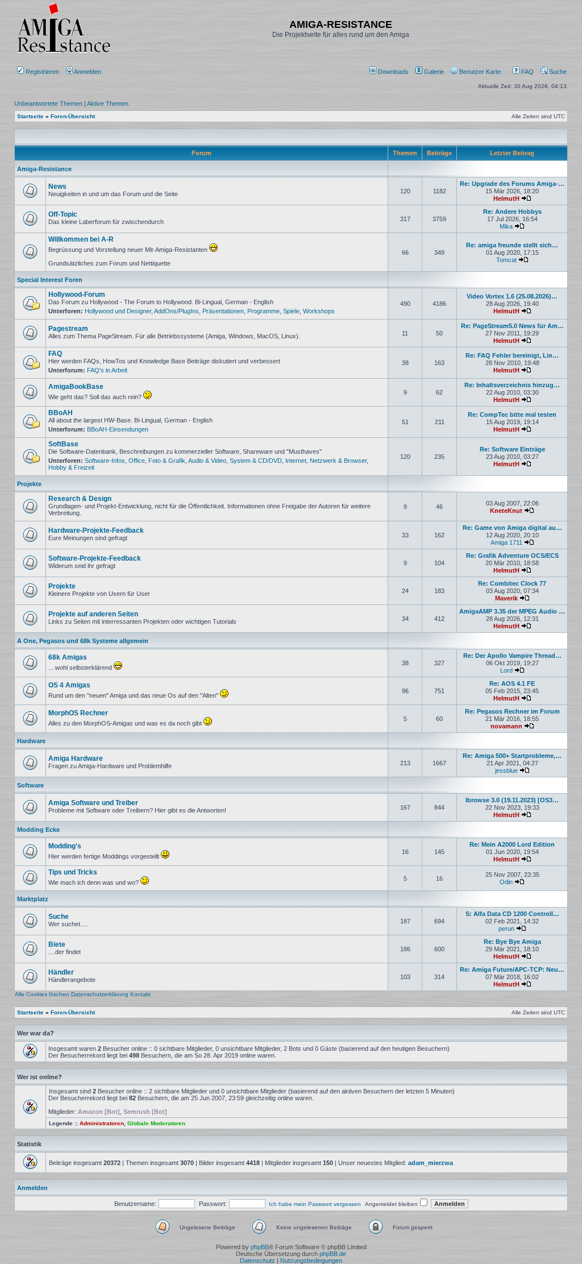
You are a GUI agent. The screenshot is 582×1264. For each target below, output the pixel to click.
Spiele (291, 311)
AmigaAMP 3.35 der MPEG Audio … (512, 611)
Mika (506, 226)
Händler (61, 972)
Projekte (29, 483)
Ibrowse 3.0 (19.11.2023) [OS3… (512, 800)
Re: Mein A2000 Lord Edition (512, 844)
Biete (56, 944)
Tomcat (506, 259)
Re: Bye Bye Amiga (512, 941)
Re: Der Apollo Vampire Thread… (512, 655)
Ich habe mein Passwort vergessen (315, 1204)
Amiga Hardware (75, 758)
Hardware (31, 740)
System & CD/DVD (256, 460)
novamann (506, 726)
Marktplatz (32, 899)
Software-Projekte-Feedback (94, 558)
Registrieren (41, 71)
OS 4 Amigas (69, 685)
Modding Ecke (38, 829)
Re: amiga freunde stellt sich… (512, 245)
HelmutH (506, 198)
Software (30, 785)
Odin (506, 881)
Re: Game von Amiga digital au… (512, 527)
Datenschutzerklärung (99, 994)
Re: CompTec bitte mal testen (512, 414)
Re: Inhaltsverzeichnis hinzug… (512, 385)
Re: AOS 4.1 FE (512, 683)
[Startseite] (63, 52)
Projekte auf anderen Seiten (93, 614)
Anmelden (88, 71)
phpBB (260, 1247)
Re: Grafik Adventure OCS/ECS (512, 555)
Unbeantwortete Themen (48, 103)
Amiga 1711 (506, 542)
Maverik (506, 598)
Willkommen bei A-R (81, 239)
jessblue (506, 770)
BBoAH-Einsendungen (117, 429)
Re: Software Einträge (512, 449)
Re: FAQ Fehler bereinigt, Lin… (512, 355)
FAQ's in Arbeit (107, 370)
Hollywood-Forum (76, 295)
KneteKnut (506, 510)
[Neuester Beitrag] (526, 198)
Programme (263, 311)
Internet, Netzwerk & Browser (326, 460)
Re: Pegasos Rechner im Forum (512, 711)
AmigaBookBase (75, 387)
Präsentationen (223, 311)
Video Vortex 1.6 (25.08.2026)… (512, 296)
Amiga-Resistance (44, 168)
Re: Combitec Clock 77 (512, 583)
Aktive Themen (107, 103)
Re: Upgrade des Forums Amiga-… (512, 183)
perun (506, 928)
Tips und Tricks (72, 872)
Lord (506, 670)
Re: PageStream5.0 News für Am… (512, 325)
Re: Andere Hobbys (512, 211)
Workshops (319, 311)
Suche (557, 71)
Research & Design (79, 499)
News (57, 186)
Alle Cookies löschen (42, 994)
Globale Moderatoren (156, 1123)
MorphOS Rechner (78, 713)
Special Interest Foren (49, 279)
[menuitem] (389, 71)
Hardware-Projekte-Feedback (96, 530)
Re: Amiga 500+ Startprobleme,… (512, 755)
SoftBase (63, 444)
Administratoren (102, 1123)
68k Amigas (67, 657)
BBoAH (60, 413)
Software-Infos (105, 460)
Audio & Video (207, 460)
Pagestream (68, 329)
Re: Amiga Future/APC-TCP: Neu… (512, 969)
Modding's (64, 846)
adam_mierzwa (430, 1162)
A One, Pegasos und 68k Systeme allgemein (82, 640)
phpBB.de (332, 1253)
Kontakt (140, 994)
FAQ (526, 71)
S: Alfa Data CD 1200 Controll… (512, 913)
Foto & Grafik (166, 460)
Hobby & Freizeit (71, 467)
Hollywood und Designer (118, 311)
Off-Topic (62, 214)
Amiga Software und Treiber (93, 803)
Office (136, 460)
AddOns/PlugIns (176, 311)
